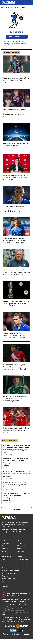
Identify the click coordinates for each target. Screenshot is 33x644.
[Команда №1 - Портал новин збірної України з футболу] (7, 2)
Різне (18, 554)
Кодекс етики (6, 581)
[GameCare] (26, 634)
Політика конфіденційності (10, 570)
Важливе (19, 543)
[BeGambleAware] (12, 634)
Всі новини (16, 509)
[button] (24, 3)
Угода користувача (8, 576)
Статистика (20, 551)
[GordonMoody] (22, 626)
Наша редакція (6, 584)
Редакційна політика (8, 578)
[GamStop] (16, 630)
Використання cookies (9, 573)
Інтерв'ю (4, 540)
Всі (29, 52)
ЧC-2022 (4, 551)
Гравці (4, 559)
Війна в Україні (21, 546)
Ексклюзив (5, 543)
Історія (19, 548)
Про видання (6, 568)
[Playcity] (10, 626)
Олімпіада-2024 (6, 556)
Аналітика (5, 538)
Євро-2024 (5, 548)
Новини (19, 538)
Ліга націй (5, 554)
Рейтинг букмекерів (23, 559)
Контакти (5, 586)
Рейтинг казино (22, 562)
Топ (18, 540)
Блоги (4, 546)
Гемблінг (19, 556)
